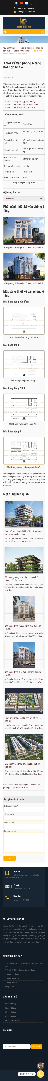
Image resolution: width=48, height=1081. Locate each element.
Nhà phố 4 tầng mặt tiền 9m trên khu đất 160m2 (23, 673)
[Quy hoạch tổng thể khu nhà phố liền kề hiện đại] (24, 759)
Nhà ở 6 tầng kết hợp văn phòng (21, 101)
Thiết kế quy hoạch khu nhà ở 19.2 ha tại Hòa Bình (23, 719)
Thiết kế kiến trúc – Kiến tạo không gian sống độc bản (24, 964)
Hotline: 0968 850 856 (26, 8)
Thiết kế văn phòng (20, 51)
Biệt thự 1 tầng (10, 1004)
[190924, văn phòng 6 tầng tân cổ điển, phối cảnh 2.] (24, 267)
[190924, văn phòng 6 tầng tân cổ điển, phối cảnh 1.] (24, 231)
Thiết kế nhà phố (21, 785)
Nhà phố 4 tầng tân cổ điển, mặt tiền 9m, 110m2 (23, 627)
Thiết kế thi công (26, 48)
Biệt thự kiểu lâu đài (12, 1020)
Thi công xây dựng (12, 974)
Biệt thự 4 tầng (10, 1016)
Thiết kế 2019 (21, 787)
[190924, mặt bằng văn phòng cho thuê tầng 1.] (24, 364)
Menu (6, 32)
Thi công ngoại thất (12, 978)
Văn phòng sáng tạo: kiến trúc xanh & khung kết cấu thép (21, 578)
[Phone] (40, 1074)
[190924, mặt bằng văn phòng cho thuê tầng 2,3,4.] (24, 407)
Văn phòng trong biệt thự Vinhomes (22, 104)
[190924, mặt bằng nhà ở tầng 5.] (24, 451)
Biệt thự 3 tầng (10, 1012)
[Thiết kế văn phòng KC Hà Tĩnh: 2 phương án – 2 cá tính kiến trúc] (24, 527)
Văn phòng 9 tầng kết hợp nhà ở (21, 107)
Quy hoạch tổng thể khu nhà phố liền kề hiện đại (22, 765)
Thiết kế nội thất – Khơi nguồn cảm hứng (20, 970)
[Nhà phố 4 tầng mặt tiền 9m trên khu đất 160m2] (24, 668)
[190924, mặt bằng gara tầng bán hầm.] (24, 321)
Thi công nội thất (11, 982)
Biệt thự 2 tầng (10, 1008)
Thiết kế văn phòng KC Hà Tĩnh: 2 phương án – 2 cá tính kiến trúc (23, 532)
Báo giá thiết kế (11, 987)
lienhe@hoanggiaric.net (26, 12)
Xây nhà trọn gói (10, 48)
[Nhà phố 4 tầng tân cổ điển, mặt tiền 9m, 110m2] (24, 622)
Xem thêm (29, 541)
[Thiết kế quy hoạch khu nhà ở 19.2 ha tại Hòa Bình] (24, 714)
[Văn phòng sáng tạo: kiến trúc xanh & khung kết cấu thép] (24, 573)
